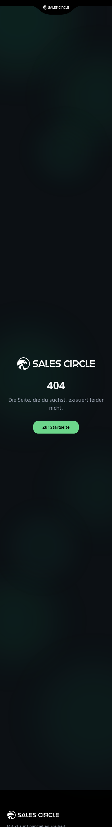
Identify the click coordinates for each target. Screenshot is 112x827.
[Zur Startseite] (56, 7)
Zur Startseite (56, 427)
